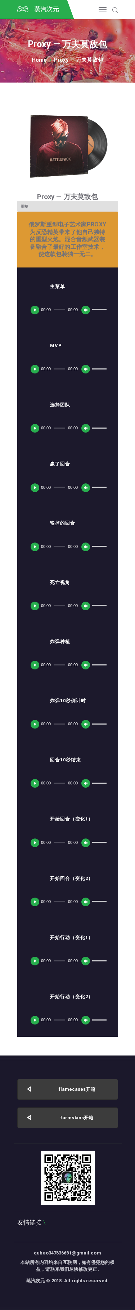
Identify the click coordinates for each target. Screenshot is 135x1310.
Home (39, 60)
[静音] (85, 310)
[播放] (35, 310)
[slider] (99, 308)
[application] (67, 309)
